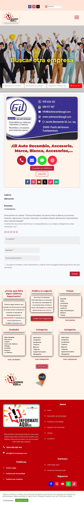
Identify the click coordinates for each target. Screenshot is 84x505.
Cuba (61, 301)
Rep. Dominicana (66, 310)
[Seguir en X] (38, 6)
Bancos (35, 347)
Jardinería (36, 342)
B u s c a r (75, 86)
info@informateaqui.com (14, 323)
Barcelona (7, 339)
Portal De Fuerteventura (56, 470)
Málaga (6, 346)
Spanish (50, 6)
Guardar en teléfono (42, 168)
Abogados (36, 354)
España (62, 299)
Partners (42, 366)
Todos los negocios (42, 318)
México (62, 313)
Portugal (63, 306)
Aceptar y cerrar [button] (21, 500)
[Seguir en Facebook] (29, 6)
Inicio (49, 410)
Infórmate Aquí (53, 465)
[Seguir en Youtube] (39, 181)
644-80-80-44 (14, 447)
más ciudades (14, 360)
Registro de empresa (55, 427)
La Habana (7, 352)
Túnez (62, 315)
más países (70, 320)
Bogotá (6, 350)
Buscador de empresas (56, 416)
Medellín (7, 348)
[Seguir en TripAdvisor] (56, 181)
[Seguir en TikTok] (50, 181)
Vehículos (36, 337)
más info (42, 174)
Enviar (75, 274)
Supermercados (38, 352)
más (37, 359)
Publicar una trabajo (55, 422)
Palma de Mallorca (10, 344)
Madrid (6, 342)
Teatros (35, 345)
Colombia (63, 303)
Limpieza (35, 340)
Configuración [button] (8, 500)
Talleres (35, 349)
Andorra (63, 308)
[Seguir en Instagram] (34, 6)
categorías (44, 359)
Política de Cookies (14, 479)
